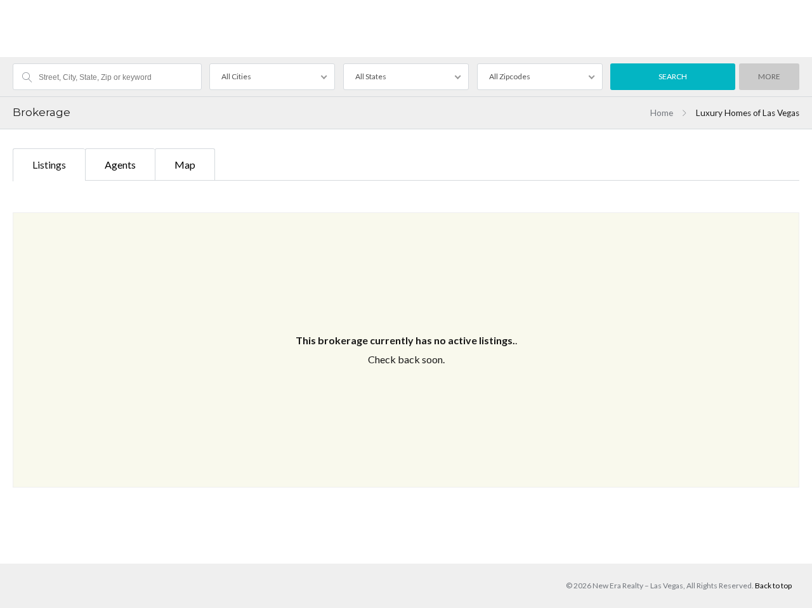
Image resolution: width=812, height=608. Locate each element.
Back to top (773, 585)
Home (661, 113)
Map (184, 164)
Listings (49, 164)
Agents (120, 164)
